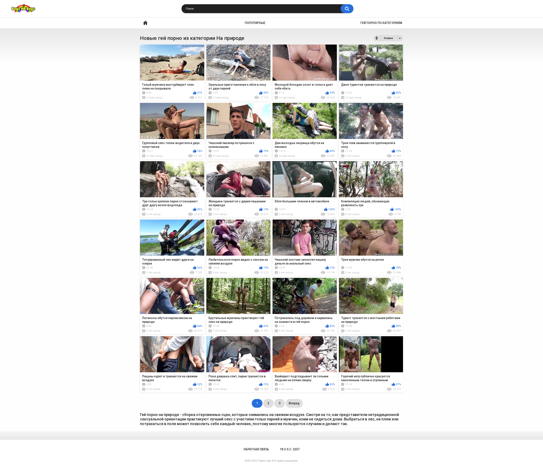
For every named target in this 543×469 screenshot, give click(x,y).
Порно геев (264, 460)
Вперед (294, 403)
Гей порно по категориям (381, 23)
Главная (145, 23)
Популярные (255, 23)
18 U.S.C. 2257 (289, 449)
